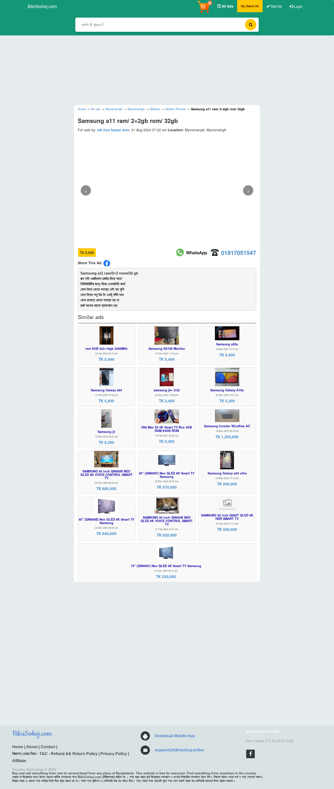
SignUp (276, 6)
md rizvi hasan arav (113, 129)
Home (17, 747)
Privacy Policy (113, 754)
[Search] (250, 24)
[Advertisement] (163, 69)
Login (297, 6)
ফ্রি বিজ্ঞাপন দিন (250, 6)
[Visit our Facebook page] (250, 754)
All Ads (227, 6)
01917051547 (238, 252)
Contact (48, 747)
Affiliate (19, 761)
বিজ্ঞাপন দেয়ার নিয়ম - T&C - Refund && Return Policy (55, 754)
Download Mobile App (175, 736)
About (32, 747)
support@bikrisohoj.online (179, 750)
